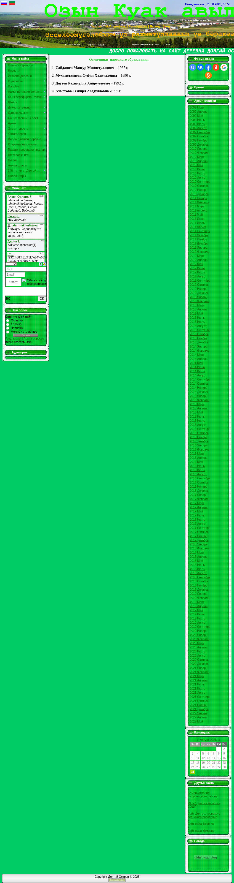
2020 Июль (197, 651)
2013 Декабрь (199, 342)
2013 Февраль (199, 301)
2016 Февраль (199, 449)
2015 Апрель (198, 408)
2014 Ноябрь (198, 387)
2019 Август (198, 622)
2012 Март (197, 256)
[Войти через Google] (224, 67)
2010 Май (196, 165)
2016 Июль (197, 470)
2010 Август (198, 177)
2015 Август (198, 425)
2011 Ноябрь (198, 239)
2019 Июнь (197, 614)
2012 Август (198, 276)
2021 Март (197, 676)
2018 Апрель (198, 556)
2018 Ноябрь (198, 585)
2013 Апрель (198, 309)
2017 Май (196, 511)
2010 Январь (198, 148)
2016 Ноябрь (198, 486)
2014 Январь (198, 346)
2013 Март (197, 305)
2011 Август (198, 227)
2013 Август (198, 326)
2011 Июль (197, 223)
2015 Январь (198, 396)
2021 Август (198, 692)
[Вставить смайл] (44, 264)
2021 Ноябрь (198, 705)
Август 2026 (208, 740)
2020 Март (197, 643)
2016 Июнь (197, 466)
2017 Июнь (197, 515)
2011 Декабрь (199, 243)
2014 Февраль (199, 350)
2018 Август (198, 573)
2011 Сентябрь (200, 231)
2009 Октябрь (199, 136)
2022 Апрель (198, 717)
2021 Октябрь (199, 701)
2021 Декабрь (199, 709)
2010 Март (197, 157)
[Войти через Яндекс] (216, 67)
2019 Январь (198, 593)
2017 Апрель (198, 507)
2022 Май (196, 721)
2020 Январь (198, 635)
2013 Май (196, 313)
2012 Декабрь (199, 293)
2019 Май (196, 610)
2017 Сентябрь (200, 528)
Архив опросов (34, 338)
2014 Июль (197, 371)
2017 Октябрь (199, 532)
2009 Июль (197, 124)
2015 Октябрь (199, 433)
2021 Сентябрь (200, 696)
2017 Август (198, 523)
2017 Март (197, 503)
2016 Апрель (198, 457)
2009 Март (197, 107)
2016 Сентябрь (200, 478)
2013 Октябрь (199, 334)
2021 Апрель (198, 680)
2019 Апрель (198, 606)
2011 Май (196, 214)
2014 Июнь (197, 367)
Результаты (13, 338)
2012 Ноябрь (198, 289)
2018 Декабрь (199, 589)
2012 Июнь (197, 268)
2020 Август (198, 655)
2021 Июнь (197, 684)
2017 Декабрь (199, 540)
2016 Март (197, 453)
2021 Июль (197, 688)
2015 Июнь (197, 416)
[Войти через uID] (192, 67)
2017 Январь (198, 495)
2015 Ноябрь (198, 437)
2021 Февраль (199, 672)
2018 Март (197, 552)
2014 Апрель (198, 359)
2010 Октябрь (199, 185)
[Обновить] (40, 264)
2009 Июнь (197, 120)
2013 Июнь (197, 317)
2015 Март (197, 404)
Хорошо (16, 324)
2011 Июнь (197, 218)
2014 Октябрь (199, 383)
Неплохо (17, 328)
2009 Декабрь (199, 144)
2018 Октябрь (199, 581)
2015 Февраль (199, 400)
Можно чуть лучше (24, 331)
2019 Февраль (199, 598)
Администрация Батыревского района (202, 794)
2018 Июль (197, 569)
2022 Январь (198, 713)
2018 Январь (198, 544)
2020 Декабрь (199, 664)
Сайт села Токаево (201, 824)
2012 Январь (198, 247)
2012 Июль (197, 272)
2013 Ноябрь (198, 338)
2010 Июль (197, 173)
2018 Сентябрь (200, 577)
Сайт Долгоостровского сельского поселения (204, 815)
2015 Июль (197, 420)
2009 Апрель (198, 111)
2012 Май (196, 264)
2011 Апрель (198, 210)
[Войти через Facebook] (208, 67)
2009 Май (196, 115)
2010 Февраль (199, 153)
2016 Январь (198, 445)
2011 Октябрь (199, 235)
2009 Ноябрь (198, 140)
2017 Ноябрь (198, 536)
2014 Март (197, 354)
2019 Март (197, 602)
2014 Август (198, 375)
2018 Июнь (197, 565)
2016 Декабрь (199, 490)
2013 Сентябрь (200, 330)
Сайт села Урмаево (201, 830)
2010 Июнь (197, 169)
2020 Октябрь (199, 659)
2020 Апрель (198, 647)
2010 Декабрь (199, 194)
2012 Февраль (199, 251)
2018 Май (196, 560)
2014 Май (196, 363)
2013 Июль (197, 321)
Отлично (17, 320)
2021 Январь (198, 668)
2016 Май (196, 462)
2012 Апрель (198, 260)
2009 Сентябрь (200, 132)
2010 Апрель (198, 161)
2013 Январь (198, 297)
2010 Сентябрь (200, 181)
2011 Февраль (199, 202)
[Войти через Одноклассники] (208, 75)
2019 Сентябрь (200, 626)
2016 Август (198, 474)
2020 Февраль (199, 639)
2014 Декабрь (199, 392)
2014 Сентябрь (200, 379)
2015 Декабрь (199, 441)
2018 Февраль (199, 548)
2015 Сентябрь (200, 429)
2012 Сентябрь (200, 280)
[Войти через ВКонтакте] (200, 67)
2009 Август (198, 128)
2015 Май (196, 412)
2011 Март (197, 206)
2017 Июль (197, 519)
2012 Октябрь (199, 284)
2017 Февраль (199, 499)
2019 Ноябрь (198, 631)
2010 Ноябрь (198, 190)
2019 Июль (197, 618)
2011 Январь (198, 198)
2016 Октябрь (199, 482)
